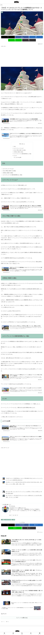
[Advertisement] (22, 55)
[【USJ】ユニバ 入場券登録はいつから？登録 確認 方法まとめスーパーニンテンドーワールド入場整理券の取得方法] (4, 478)
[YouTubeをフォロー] (13, 515)
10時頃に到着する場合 (18, 151)
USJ (2, 519)
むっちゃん (12, 506)
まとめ (15, 155)
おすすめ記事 (18, 157)
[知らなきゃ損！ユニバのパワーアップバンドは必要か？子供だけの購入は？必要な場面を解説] (4, 492)
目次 (20, 143)
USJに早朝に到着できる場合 (20, 150)
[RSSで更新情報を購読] (17, 515)
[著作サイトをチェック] (10, 515)
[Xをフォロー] (12, 515)
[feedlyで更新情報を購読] (15, 515)
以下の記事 (20, 201)
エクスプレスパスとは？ (19, 148)
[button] (29, 40)
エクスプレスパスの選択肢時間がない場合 (22, 153)
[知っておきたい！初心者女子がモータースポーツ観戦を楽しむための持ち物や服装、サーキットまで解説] (4, 496)
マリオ (14, 519)
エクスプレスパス (8, 519)
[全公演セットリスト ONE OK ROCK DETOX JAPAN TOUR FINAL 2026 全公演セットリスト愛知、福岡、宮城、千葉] (4, 482)
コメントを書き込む (22, 617)
